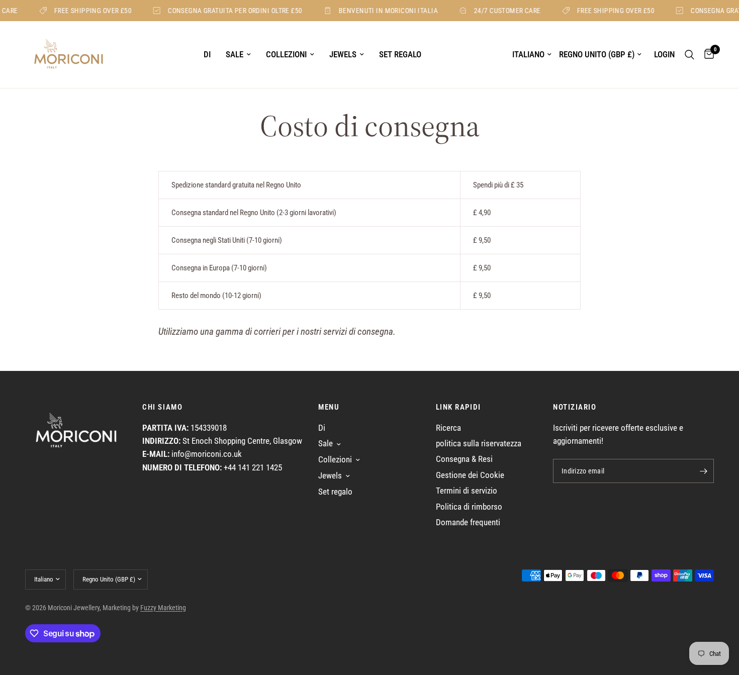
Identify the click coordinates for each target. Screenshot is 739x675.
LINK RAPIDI (458, 407)
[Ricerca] (689, 54)
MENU (328, 407)
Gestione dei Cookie (470, 475)
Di (207, 54)
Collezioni (286, 54)
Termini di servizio (466, 491)
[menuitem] (207, 55)
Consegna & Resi (464, 459)
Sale (234, 54)
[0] (706, 54)
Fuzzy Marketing (163, 608)
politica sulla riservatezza (478, 443)
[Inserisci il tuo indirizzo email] (704, 471)
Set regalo (400, 54)
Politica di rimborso (469, 507)
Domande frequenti (468, 522)
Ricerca (448, 428)
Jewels (342, 54)
